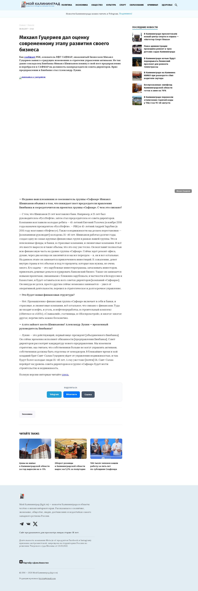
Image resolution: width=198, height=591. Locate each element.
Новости (31, 25)
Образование (137, 5)
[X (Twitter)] (35, 524)
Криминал (152, 5)
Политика (66, 5)
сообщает (29, 57)
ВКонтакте (71, 394)
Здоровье (167, 5)
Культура (111, 5)
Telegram (54, 394)
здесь (65, 374)
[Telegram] (21, 524)
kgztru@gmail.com (47, 578)
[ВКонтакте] (28, 524)
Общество (97, 5)
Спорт (122, 5)
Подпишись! (125, 13)
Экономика (82, 5)
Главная (22, 25)
